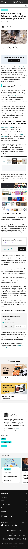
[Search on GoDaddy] (26, 6)
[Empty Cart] (26, 2)
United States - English (6, 522)
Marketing (5, 10)
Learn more (6, 480)
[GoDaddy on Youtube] (16, 526)
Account (3, 507)
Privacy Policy (13, 530)
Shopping (3, 511)
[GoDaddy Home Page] (6, 516)
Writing (4, 446)
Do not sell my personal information (14, 533)
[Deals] (17, 2)
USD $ (23, 522)
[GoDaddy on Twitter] (12, 526)
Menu (2, 5)
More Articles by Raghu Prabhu (11, 430)
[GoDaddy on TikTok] (9, 526)
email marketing (21, 67)
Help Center (4, 497)
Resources (3, 500)
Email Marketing (6, 442)
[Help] (20, 2)
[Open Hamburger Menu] (1, 2)
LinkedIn (17, 428)
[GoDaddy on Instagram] (5, 526)
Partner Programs (5, 504)
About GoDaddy (5, 493)
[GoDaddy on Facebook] (2, 526)
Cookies (19, 530)
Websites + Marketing (15, 95)
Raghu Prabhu (9, 26)
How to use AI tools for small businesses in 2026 (10, 475)
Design (4, 438)
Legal (8, 530)
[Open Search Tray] (14, 2)
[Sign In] (22, 2)
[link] (6, 47)
